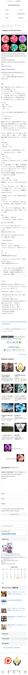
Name (3, 493)
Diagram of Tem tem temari (8, 69)
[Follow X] (7, 350)
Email (3, 498)
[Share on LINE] (17, 342)
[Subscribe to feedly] (20, 350)
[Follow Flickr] (17, 350)
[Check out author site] (4, 350)
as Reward (5, 336)
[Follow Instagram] (14, 350)
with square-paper (18, 338)
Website (3, 503)
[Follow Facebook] (10, 350)
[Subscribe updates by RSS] (23, 350)
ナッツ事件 (15, 164)
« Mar (2, 583)
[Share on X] (7, 342)
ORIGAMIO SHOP (9, 534)
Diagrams (11, 336)
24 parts (17, 336)
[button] (20, 342)
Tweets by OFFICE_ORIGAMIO (11, 647)
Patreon (10, 338)
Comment (4, 478)
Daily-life (23, 336)
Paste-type (5, 338)
